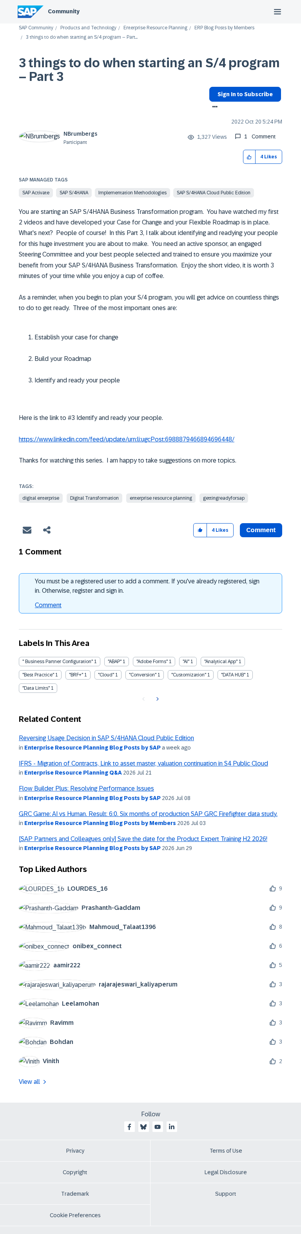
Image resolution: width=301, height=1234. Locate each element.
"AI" (186, 661)
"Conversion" (142, 675)
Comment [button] (261, 530)
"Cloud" (106, 675)
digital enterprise (40, 498)
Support (225, 1194)
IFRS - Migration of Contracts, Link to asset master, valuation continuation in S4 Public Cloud (143, 763)
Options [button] (213, 107)
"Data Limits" (36, 688)
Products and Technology (88, 27)
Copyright (75, 1172)
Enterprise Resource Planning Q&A (73, 772)
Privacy (75, 1151)
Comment (48, 605)
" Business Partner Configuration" (57, 661)
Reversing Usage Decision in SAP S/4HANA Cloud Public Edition (106, 738)
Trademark (75, 1194)
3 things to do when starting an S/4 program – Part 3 (149, 70)
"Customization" (188, 675)
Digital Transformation (94, 498)
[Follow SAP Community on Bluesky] (143, 1127)
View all (29, 1081)
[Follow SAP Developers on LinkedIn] (172, 1127)
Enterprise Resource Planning (155, 27)
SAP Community (36, 27)
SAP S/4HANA (74, 193)
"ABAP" (114, 661)
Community (64, 11)
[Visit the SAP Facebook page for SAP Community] (129, 1127)
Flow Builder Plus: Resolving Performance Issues (86, 788)
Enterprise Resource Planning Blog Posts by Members (100, 823)
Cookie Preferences (75, 1215)
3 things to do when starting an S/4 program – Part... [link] (82, 37)
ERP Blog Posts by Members (224, 27)
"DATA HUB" (233, 675)
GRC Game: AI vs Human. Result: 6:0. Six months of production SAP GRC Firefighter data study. (148, 814)
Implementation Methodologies (132, 193)
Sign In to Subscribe (245, 94)
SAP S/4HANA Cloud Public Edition (213, 193)
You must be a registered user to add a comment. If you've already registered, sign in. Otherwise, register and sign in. (147, 586)
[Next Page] (156, 699)
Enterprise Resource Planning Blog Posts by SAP (92, 747)
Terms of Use (226, 1151)
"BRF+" (76, 675)
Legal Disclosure (226, 1172)
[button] (249, 157)
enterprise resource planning (161, 498)
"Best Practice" (38, 675)
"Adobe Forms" (152, 661)
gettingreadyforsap (224, 498)
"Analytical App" (221, 661)
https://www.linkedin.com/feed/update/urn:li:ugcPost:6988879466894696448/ (126, 439)
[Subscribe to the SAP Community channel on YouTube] (157, 1127)
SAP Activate (35, 193)
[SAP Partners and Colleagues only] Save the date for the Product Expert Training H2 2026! (143, 839)
